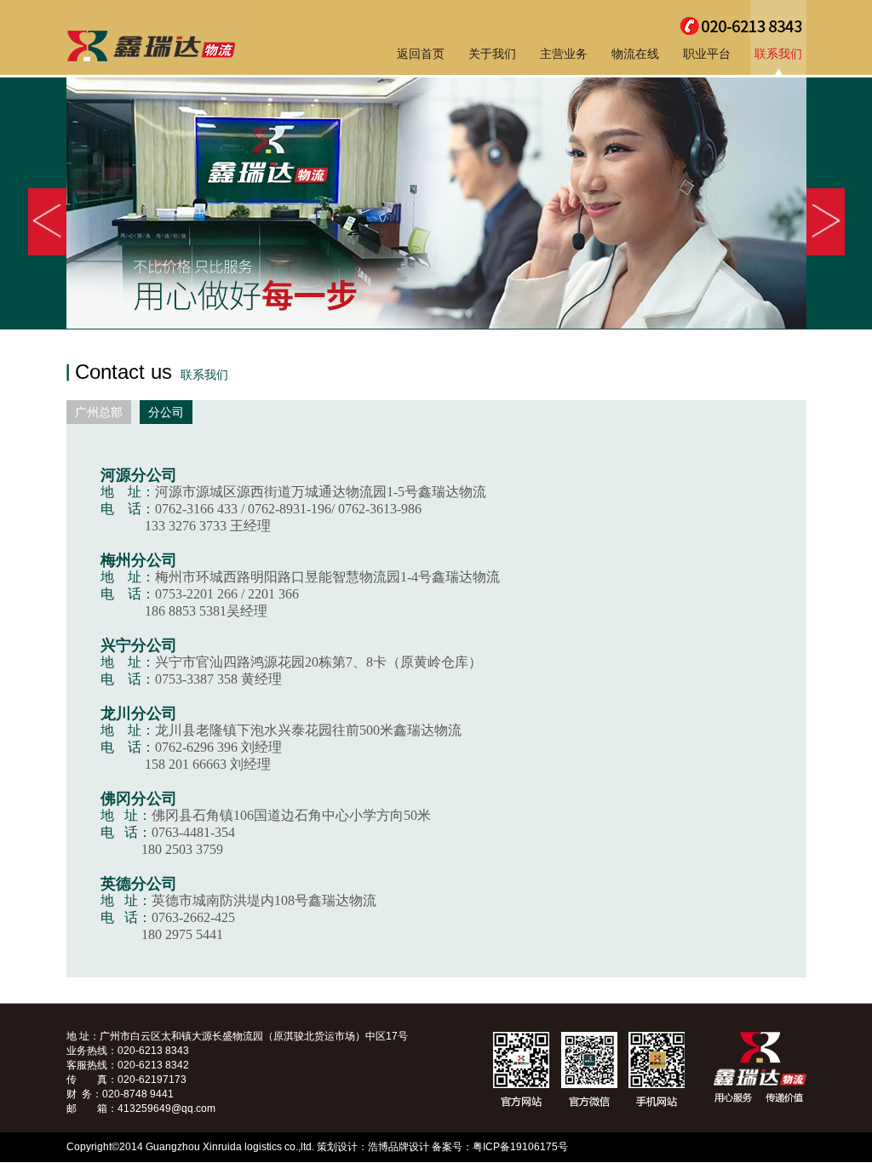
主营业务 (564, 53)
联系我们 (778, 53)
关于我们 (492, 53)
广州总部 (99, 412)
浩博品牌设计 (398, 1147)
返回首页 (421, 53)
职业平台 (707, 53)
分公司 (166, 412)
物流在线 (635, 53)
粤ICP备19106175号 (520, 1147)
